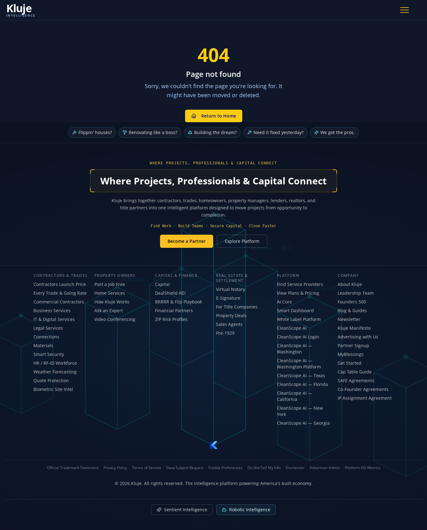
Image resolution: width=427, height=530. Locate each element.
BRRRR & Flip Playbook (178, 302)
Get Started (349, 363)
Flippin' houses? (95, 132)
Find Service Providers (300, 284)
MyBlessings (351, 354)
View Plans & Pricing (298, 293)
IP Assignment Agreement (365, 398)
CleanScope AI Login (298, 337)
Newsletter (349, 319)
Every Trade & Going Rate (60, 293)
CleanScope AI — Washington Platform (299, 364)
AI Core (284, 302)
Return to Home (218, 116)
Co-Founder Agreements (363, 389)
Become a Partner (187, 241)
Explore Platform (242, 241)
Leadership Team (356, 293)
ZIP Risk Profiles (171, 319)
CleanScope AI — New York (300, 411)
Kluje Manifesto (354, 328)
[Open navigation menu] (404, 10)
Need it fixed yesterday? (279, 132)
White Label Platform (299, 319)
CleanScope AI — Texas (301, 375)
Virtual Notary (230, 289)
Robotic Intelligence (249, 509)
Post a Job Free (109, 284)
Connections (46, 337)
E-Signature (228, 298)
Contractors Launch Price (59, 284)
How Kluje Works (111, 302)
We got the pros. (337, 132)
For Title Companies (237, 307)
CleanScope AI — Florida (302, 384)
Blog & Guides (352, 310)
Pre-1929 (225, 333)
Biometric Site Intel (53, 389)
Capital (162, 284)
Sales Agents (229, 324)
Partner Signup (353, 345)
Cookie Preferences (225, 467)
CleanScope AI (292, 328)
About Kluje (350, 284)
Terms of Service (146, 467)
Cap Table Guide (355, 372)
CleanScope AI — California (294, 396)
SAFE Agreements (356, 380)
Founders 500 (352, 302)
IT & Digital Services (54, 319)
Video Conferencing (114, 319)
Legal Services (48, 328)
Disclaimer (295, 467)
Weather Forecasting (55, 372)
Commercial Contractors (58, 302)
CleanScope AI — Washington (294, 348)
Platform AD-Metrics (362, 467)
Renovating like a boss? (153, 132)
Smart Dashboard (295, 310)
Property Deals (231, 315)
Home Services (109, 293)
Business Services (52, 310)
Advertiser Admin (324, 467)
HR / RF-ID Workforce (55, 363)
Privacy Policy (115, 467)
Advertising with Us (358, 337)
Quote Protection (51, 380)
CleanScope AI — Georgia (303, 423)
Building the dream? (215, 132)
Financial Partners (174, 310)
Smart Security (48, 354)
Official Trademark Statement (72, 467)
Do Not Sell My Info (264, 467)
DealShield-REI (170, 293)
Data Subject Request (184, 467)
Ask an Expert (108, 310)
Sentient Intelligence (185, 509)
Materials (43, 345)
